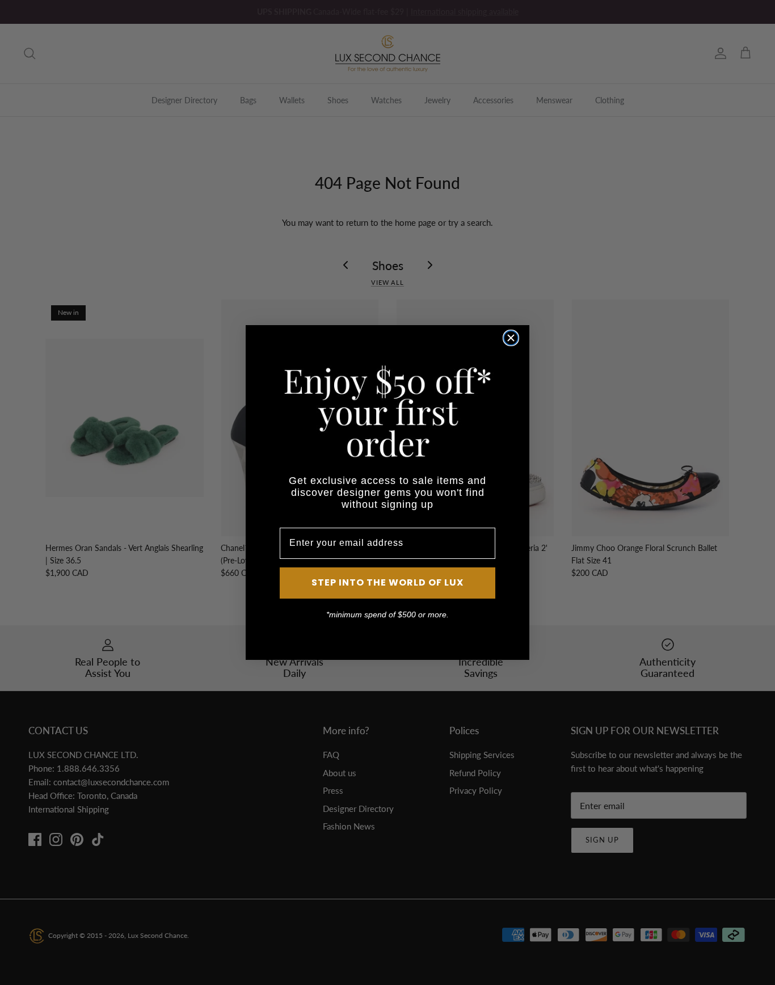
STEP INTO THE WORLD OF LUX (387, 582)
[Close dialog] (511, 338)
